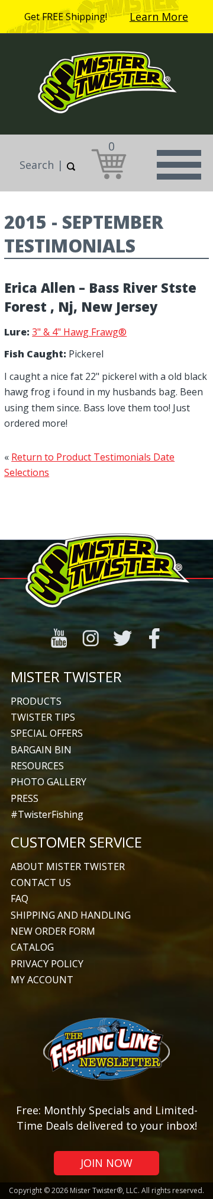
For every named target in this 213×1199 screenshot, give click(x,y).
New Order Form (53, 931)
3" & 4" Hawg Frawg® (79, 331)
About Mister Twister (68, 866)
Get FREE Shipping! (65, 16)
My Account (42, 979)
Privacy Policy (47, 963)
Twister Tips (43, 717)
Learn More (159, 16)
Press (24, 798)
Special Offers (47, 733)
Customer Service (76, 842)
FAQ (19, 898)
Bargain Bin (41, 749)
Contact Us (41, 882)
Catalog (32, 947)
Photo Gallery (48, 781)
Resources (37, 765)
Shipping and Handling (71, 915)
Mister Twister (66, 676)
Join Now (106, 1163)
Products (36, 701)
